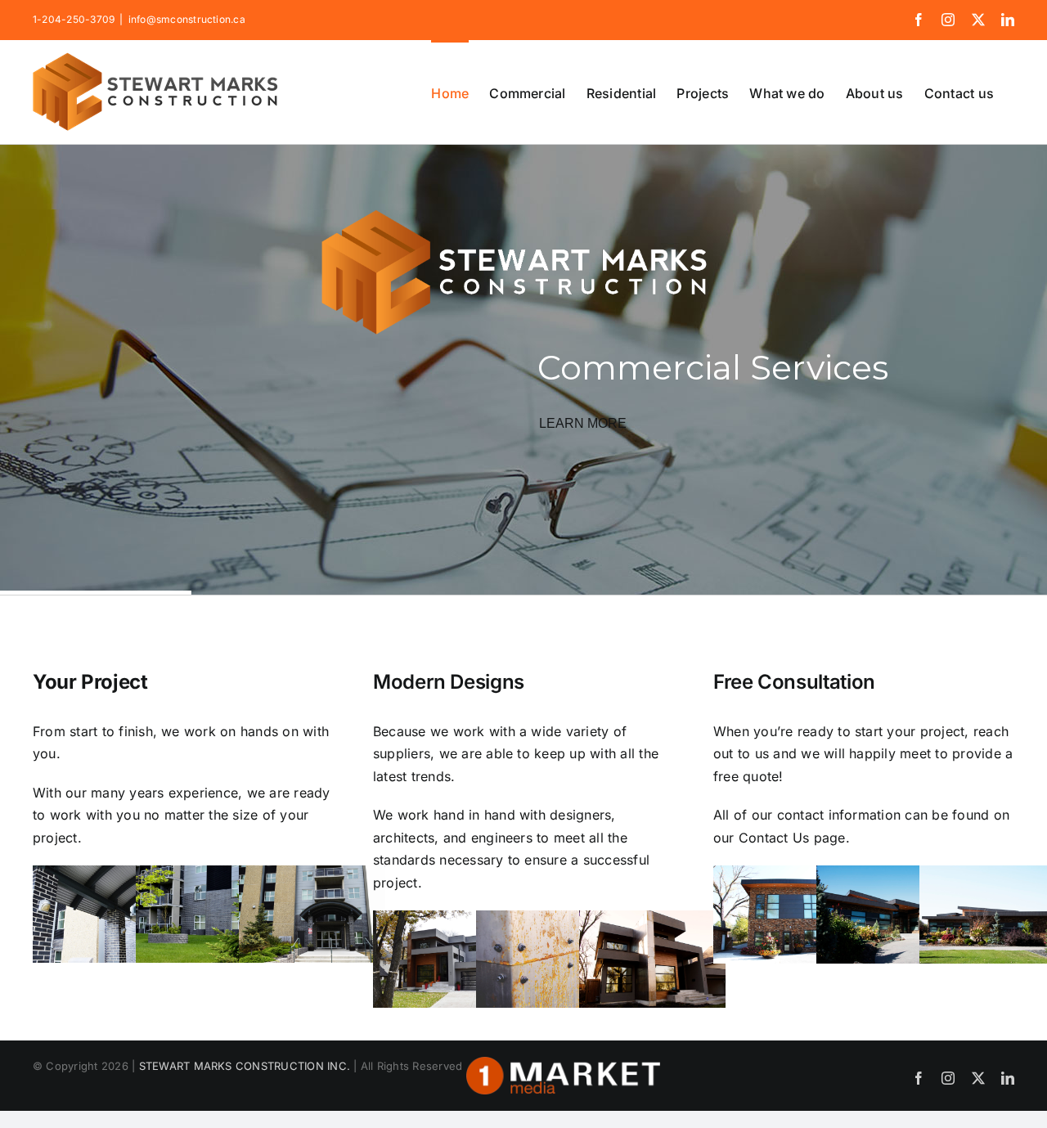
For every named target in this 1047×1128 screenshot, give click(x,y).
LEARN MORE (583, 423)
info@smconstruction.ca (186, 19)
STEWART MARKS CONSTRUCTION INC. (244, 1065)
